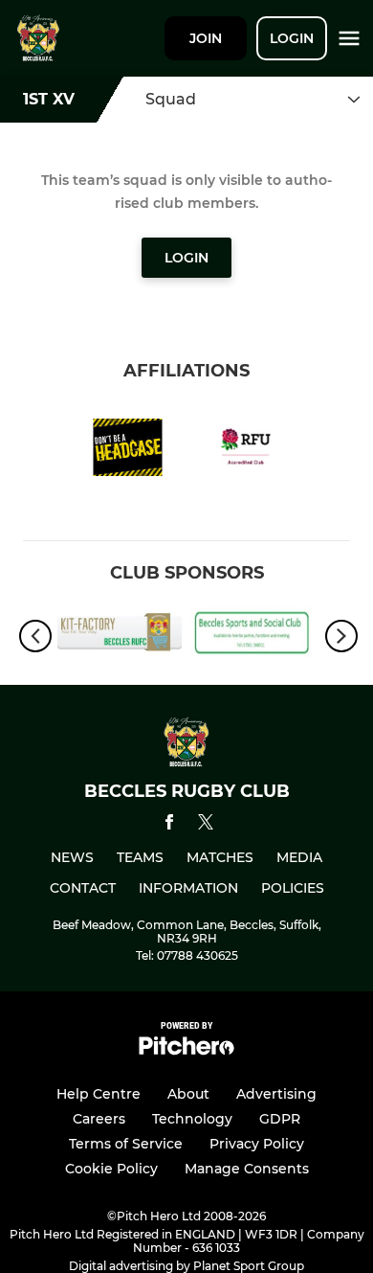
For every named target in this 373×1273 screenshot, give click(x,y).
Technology (192, 1118)
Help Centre (98, 1094)
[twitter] (205, 824)
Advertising (276, 1094)
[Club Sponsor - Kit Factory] (119, 635)
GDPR (279, 1118)
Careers (99, 1118)
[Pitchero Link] (186, 1050)
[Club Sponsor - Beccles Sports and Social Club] (253, 635)
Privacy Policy (256, 1143)
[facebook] (169, 825)
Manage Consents (247, 1168)
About (188, 1094)
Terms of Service (126, 1143)
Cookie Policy (111, 1168)
